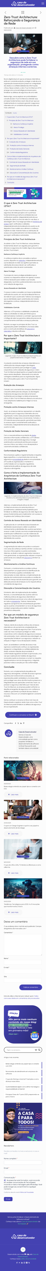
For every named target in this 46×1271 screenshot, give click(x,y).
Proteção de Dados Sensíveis (19, 149)
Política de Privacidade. (27, 1192)
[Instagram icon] (24, 1263)
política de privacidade (28, 1259)
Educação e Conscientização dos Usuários (24, 173)
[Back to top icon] (23, 1249)
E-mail (6, 967)
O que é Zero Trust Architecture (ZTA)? (20, 117)
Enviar (8, 1199)
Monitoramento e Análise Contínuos (21, 169)
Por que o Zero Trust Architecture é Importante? (23, 138)
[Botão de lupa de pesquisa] (39, 1050)
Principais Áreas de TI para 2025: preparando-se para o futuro (22, 1096)
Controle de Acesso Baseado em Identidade (24, 162)
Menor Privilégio (19, 127)
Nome (6, 958)
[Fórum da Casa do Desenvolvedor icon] (26, 1263)
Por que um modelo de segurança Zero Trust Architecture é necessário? (22, 178)
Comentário (8, 932)
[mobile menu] (43, 4)
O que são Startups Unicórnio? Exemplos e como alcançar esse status (22, 1080)
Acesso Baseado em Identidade (24, 131)
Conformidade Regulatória (19, 152)
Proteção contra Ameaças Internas (22, 145)
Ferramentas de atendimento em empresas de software (22, 1073)
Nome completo (10, 1158)
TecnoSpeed (22, 1224)
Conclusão (10, 182)
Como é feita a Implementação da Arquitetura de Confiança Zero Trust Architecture (24, 158)
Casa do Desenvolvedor (23, 28)
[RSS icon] (29, 1263)
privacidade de (18, 459)
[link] (23, 193)
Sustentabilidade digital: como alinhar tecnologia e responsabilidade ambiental (22, 1088)
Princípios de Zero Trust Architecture (21, 120)
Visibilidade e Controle (21, 134)
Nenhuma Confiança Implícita (23, 124)
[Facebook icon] (17, 1263)
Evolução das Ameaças (17, 142)
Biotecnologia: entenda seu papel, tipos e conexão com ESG (22, 1065)
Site (5, 976)
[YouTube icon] (19, 1263)
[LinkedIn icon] (22, 1263)
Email (6, 1168)
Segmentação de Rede (17, 166)
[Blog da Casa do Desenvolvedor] (23, 3)
